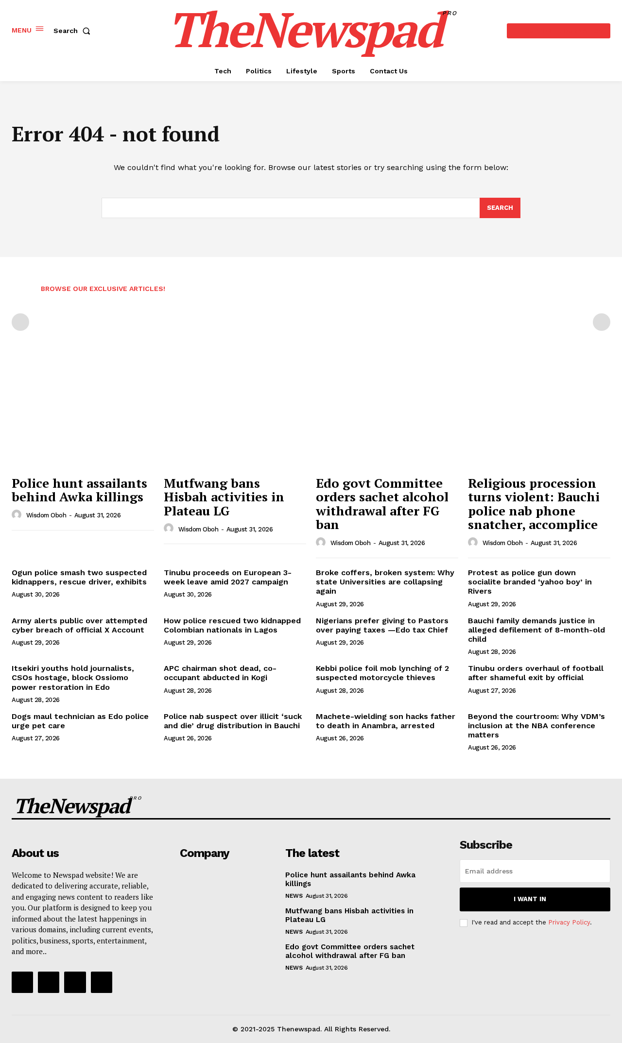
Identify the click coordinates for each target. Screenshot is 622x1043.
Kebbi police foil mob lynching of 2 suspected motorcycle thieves (382, 673)
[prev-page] (20, 322)
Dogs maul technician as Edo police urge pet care (80, 721)
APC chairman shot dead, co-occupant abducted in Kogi (220, 673)
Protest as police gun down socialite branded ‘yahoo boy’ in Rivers (530, 582)
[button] (73, 30)
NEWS (293, 895)
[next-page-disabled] (601, 322)
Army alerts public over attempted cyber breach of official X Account (79, 625)
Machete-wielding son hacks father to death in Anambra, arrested (385, 721)
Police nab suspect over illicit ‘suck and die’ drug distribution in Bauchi (233, 721)
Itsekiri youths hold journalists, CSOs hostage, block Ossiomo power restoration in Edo (73, 677)
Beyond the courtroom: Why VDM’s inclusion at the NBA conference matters (536, 725)
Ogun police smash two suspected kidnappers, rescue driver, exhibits (79, 577)
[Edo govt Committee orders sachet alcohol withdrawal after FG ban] (387, 416)
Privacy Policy (569, 922)
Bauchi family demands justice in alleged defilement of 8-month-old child (536, 630)
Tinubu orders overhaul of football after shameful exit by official (536, 673)
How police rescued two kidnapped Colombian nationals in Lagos (232, 625)
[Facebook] (22, 982)
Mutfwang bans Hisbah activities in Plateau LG (224, 497)
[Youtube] (101, 982)
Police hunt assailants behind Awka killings (79, 490)
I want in (530, 899)
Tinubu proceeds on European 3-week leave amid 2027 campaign (228, 577)
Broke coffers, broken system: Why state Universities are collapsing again (385, 582)
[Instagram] (48, 982)
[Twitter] (75, 982)
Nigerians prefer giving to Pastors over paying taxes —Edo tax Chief (382, 625)
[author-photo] (18, 515)
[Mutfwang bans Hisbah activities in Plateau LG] (235, 416)
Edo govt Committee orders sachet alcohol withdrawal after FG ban (382, 504)
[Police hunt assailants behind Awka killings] (83, 416)
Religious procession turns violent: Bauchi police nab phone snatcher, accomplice (534, 504)
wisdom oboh (46, 515)
